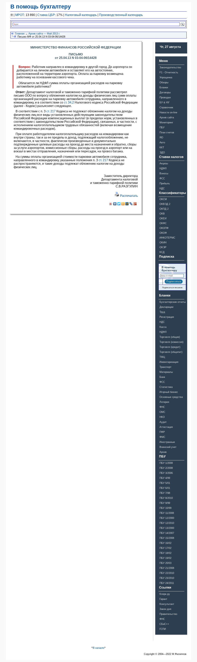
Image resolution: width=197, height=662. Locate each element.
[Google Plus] (135, 203)
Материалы (166, 372)
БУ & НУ (164, 102)
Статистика (166, 387)
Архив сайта (166, 117)
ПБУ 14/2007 (166, 533)
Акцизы (163, 163)
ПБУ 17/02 (165, 548)
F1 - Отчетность (168, 72)
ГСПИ (162, 629)
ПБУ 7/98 (164, 493)
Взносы (163, 173)
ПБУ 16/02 (165, 543)
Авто (162, 142)
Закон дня (165, 609)
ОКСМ (163, 199)
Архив (163, 452)
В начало (98, 647)
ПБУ (161, 127)
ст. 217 (51, 111)
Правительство (168, 614)
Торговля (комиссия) (171, 342)
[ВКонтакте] (115, 203)
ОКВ (162, 213)
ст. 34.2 (69, 102)
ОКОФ (163, 232)
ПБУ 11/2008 (166, 513)
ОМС (162, 412)
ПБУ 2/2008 (166, 468)
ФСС (162, 178)
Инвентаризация (168, 362)
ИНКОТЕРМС (167, 237)
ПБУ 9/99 (164, 503)
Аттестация (166, 427)
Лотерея (164, 402)
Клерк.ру (164, 594)
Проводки (165, 97)
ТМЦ (162, 357)
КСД (161, 252)
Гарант (163, 599)
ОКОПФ (164, 228)
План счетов (166, 132)
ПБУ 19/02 (165, 558)
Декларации (166, 307)
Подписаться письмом (172, 287)
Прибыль (164, 183)
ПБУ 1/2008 (166, 463)
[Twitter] (119, 203)
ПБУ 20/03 (165, 563)
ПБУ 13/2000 (166, 528)
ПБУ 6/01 (164, 488)
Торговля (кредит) (169, 347)
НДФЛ (163, 168)
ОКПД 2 (164, 208)
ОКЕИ (162, 218)
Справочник (166, 107)
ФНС (162, 407)
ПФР (162, 432)
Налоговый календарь (81, 15)
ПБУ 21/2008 (166, 568)
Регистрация (166, 317)
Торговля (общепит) (170, 352)
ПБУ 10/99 (165, 508)
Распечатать (128, 195)
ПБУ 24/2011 (166, 583)
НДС (162, 188)
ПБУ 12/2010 (166, 523)
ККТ (161, 147)
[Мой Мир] (127, 203)
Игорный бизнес (168, 392)
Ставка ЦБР (46, 15)
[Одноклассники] (123, 203)
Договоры (165, 92)
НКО (162, 417)
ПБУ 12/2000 (166, 518)
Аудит (163, 422)
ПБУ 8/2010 (166, 498)
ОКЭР (162, 247)
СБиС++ (164, 624)
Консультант (166, 604)
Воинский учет (167, 447)
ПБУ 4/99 (164, 478)
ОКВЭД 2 (164, 204)
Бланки (163, 87)
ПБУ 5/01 (164, 483)
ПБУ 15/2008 (166, 538)
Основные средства (171, 397)
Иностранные (167, 442)
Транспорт (165, 367)
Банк (162, 377)
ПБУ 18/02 (165, 553)
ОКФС (163, 223)
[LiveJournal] (131, 203)
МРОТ (19, 15)
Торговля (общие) (169, 337)
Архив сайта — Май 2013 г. (44, 33)
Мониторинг (166, 122)
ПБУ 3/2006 (166, 473)
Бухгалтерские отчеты (171, 302)
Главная (19, 33)
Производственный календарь (121, 15)
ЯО (161, 137)
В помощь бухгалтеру (40, 6)
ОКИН (162, 242)
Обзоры (163, 82)
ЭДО (162, 152)
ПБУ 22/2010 (166, 573)
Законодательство (170, 67)
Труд (162, 312)
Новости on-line (168, 112)
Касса (162, 327)
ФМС (162, 437)
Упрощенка (165, 77)
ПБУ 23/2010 (166, 578)
